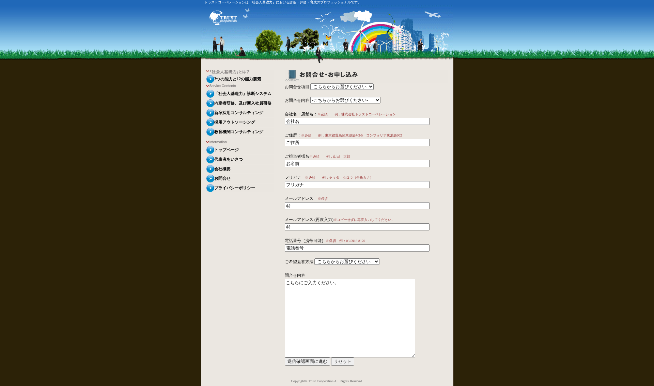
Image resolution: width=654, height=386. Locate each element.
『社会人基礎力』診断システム (242, 93)
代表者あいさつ (228, 159)
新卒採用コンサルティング (238, 112)
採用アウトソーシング (234, 122)
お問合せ (222, 178)
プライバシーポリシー (234, 188)
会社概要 (222, 168)
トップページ (226, 149)
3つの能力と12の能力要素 (237, 79)
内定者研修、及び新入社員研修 (242, 103)
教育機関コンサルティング (238, 131)
